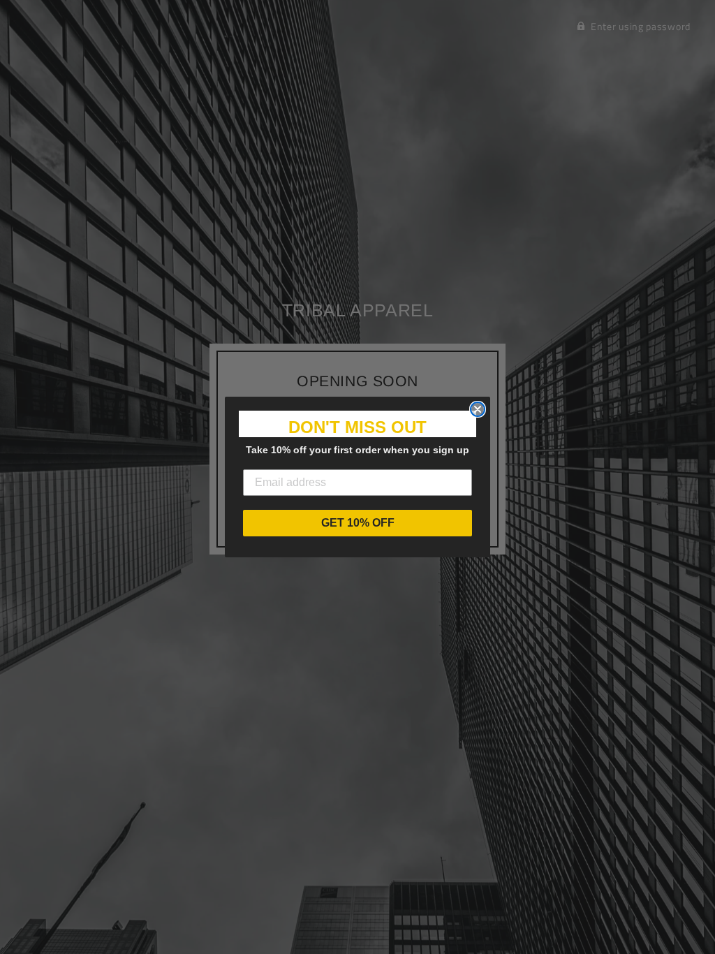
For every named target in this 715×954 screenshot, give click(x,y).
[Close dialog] (478, 409)
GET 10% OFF (358, 523)
